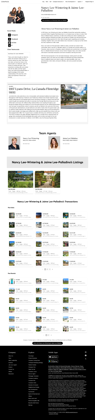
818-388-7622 (26, 143)
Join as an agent (12, 365)
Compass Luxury (32, 371)
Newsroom (11, 373)
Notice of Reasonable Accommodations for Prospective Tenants (62, 406)
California (39, 340)
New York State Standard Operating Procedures (58, 404)
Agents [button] (79, 1)
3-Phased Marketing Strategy (35, 362)
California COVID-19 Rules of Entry (77, 369)
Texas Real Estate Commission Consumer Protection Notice (61, 401)
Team (9, 358)
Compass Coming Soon (34, 360)
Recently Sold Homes (33, 403)
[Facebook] (86, 355)
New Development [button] (70, 1)
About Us (10, 356)
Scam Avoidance (56, 367)
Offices (10, 371)
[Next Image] (31, 179)
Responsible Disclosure (66, 367)
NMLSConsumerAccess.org (71, 412)
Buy (43, 1)
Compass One (31, 367)
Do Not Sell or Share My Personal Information (59, 366)
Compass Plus (31, 380)
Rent (47, 1)
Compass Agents (32, 340)
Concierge (31, 356)
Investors (10, 362)
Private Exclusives (32, 358)
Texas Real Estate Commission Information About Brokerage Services (63, 399)
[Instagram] (86, 352)
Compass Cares (32, 382)
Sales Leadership (12, 360)
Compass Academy (33, 378)
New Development (32, 389)
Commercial (31, 391)
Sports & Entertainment (34, 394)
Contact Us (11, 369)
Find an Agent (31, 373)
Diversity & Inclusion (33, 385)
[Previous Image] (9, 179)
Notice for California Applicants (61, 369)
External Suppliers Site (33, 400)
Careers (10, 367)
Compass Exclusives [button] (58, 1)
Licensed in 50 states (53, 413)
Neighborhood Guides (33, 387)
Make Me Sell (31, 369)
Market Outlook (32, 365)
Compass (25, 340)
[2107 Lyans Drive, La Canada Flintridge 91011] (74, 108)
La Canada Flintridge (46, 340)
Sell (50, 1)
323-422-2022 (66, 143)
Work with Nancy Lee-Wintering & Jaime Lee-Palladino (54, 20)
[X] (86, 358)
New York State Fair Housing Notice (56, 403)
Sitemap (30, 405)
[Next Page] (52, 269)
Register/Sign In (90, 1)
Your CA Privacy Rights (56, 371)
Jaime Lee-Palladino (70, 138)
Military (30, 396)
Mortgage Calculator (33, 376)
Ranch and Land (32, 398)
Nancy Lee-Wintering (31, 138)
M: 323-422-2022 (45, 17)
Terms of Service (75, 366)
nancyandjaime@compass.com (48, 14)
